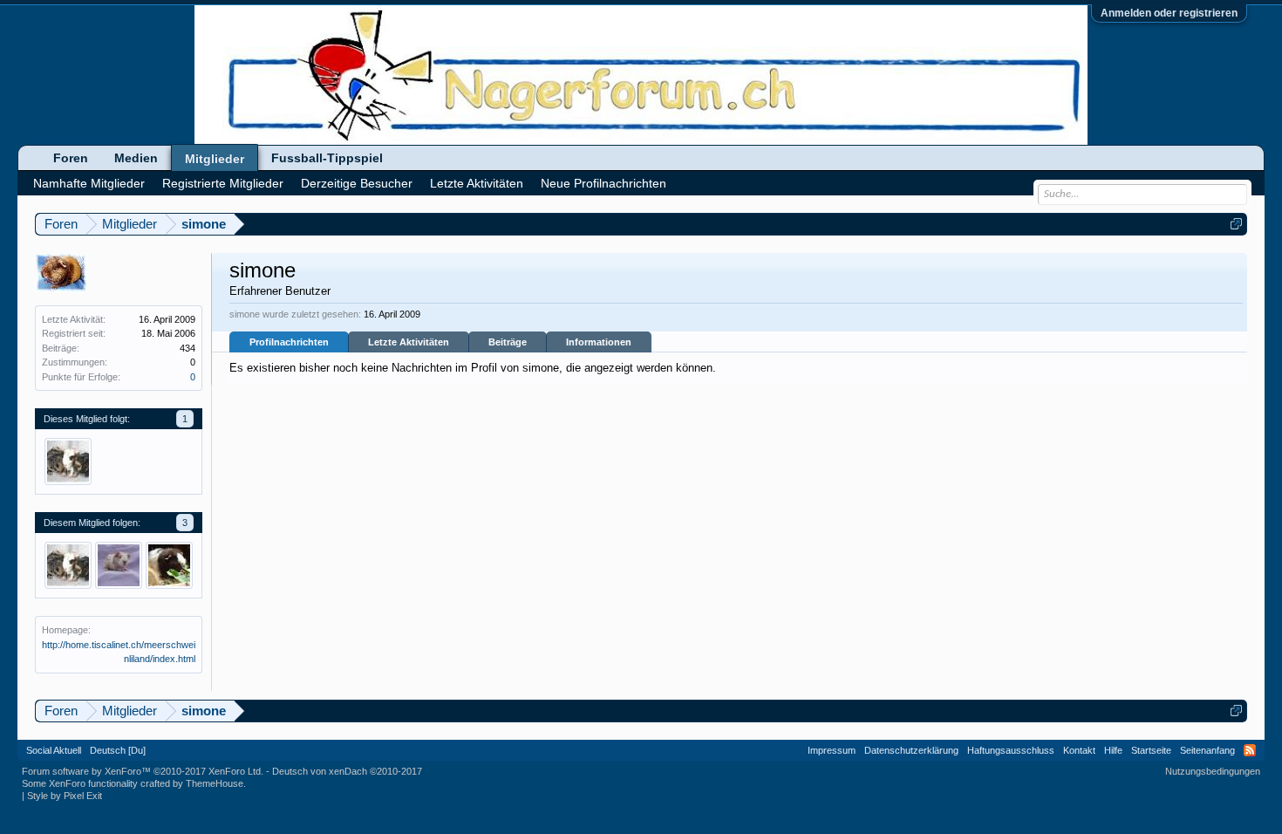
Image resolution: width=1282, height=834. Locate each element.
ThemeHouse (214, 783)
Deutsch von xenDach (347, 771)
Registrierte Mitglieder (222, 183)
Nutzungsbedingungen (1212, 771)
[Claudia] (169, 565)
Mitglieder (214, 159)
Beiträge (507, 342)
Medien (136, 158)
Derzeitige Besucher (357, 183)
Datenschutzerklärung (911, 750)
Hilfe (1113, 750)
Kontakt (1079, 750)
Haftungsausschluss (1010, 750)
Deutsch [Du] (118, 750)
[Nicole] (68, 461)
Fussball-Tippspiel (327, 158)
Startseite (1151, 750)
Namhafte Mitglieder (89, 183)
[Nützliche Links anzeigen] (1236, 223)
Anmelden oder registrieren (1169, 13)
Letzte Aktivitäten (408, 342)
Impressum (832, 750)
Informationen (598, 342)
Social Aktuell (53, 750)
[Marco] (118, 565)
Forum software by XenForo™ (142, 771)
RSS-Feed (1250, 750)
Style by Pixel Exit (64, 795)
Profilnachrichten (289, 342)
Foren (70, 158)
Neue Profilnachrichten (603, 183)
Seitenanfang (1207, 750)
